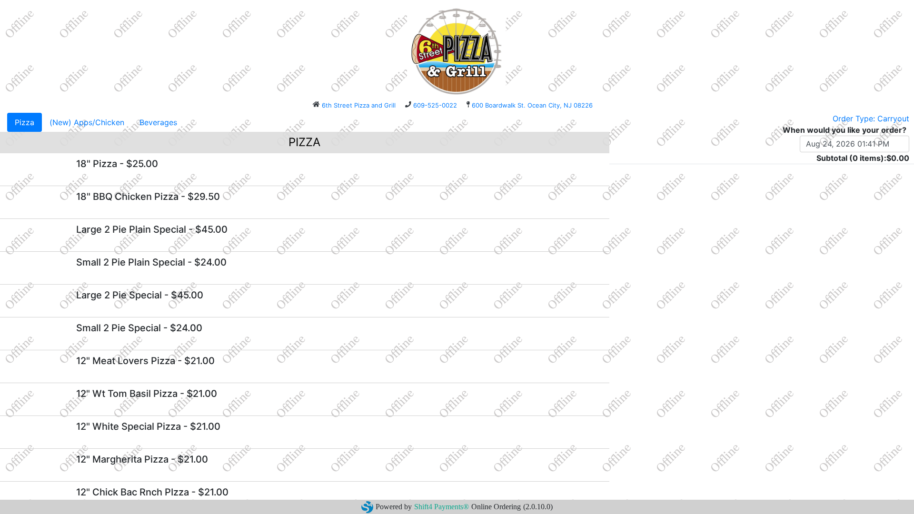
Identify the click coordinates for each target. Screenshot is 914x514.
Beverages (158, 122)
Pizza (24, 122)
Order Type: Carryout (871, 118)
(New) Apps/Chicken (87, 122)
